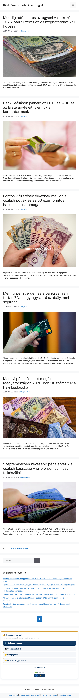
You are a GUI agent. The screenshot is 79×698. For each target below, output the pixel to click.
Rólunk (44, 695)
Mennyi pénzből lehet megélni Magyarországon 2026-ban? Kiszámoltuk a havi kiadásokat (39, 382)
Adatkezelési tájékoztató (29, 695)
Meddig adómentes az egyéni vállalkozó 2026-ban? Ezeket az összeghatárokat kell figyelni (39, 21)
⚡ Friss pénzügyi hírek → (15, 660)
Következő (22, 548)
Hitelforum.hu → (39, 667)
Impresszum (13, 695)
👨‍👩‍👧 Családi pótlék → (13, 649)
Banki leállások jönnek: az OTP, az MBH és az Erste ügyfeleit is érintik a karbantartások (39, 107)
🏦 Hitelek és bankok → (14, 643)
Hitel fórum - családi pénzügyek (23, 5)
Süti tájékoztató (64, 695)
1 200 (13, 548)
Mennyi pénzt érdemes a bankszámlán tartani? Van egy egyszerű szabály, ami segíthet (36, 297)
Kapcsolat (53, 695)
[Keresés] (37, 560)
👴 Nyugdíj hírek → (12, 655)
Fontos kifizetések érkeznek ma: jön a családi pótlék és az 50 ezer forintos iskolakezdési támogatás (35, 200)
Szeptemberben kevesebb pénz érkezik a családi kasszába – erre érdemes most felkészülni (38, 468)
